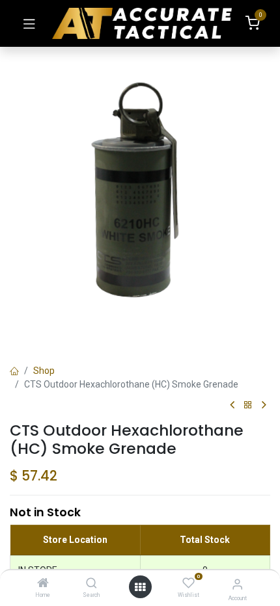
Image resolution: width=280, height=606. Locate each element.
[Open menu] (140, 587)
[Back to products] (248, 405)
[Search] (91, 584)
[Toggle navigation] (29, 23)
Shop (44, 370)
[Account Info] (237, 584)
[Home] (43, 584)
